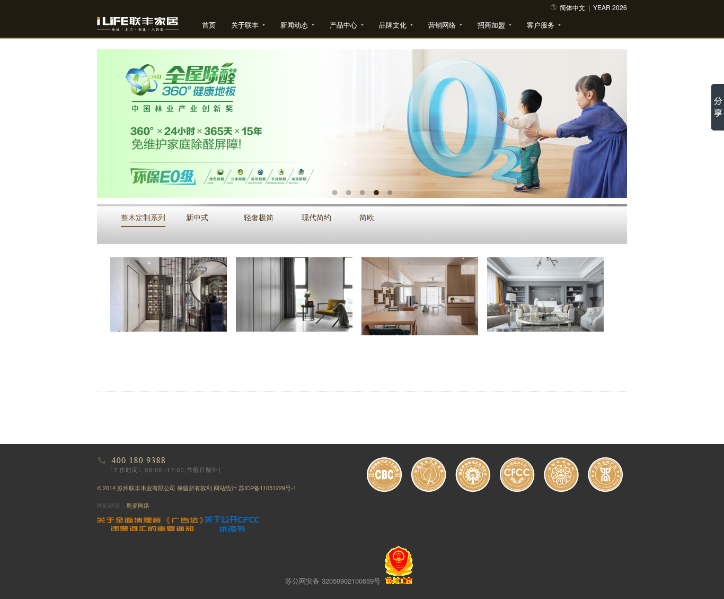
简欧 (366, 217)
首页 (209, 25)
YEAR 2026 (610, 7)
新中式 (197, 217)
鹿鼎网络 (137, 505)
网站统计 (225, 487)
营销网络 (442, 25)
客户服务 (540, 25)
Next (611, 116)
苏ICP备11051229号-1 (267, 487)
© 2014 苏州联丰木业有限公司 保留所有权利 (155, 487)
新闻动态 (294, 25)
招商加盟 (491, 25)
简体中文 (572, 7)
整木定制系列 (143, 217)
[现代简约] (419, 296)
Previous (113, 116)
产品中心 (343, 25)
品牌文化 (393, 25)
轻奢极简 (258, 217)
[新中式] (168, 294)
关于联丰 (245, 25)
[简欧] (545, 294)
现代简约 (316, 217)
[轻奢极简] (294, 294)
